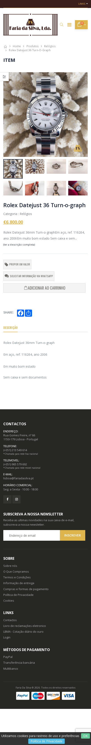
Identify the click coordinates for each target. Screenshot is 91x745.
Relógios (49, 46)
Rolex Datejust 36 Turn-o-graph (30, 50)
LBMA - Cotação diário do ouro (23, 632)
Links (81, 3)
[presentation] (9, 114)
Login (6, 637)
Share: (8, 312)
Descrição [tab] (10, 327)
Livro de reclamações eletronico (24, 626)
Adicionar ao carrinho (46, 288)
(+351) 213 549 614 (15, 450)
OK (85, 736)
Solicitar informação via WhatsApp (31, 276)
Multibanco (10, 669)
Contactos (10, 620)
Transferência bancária (19, 663)
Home (17, 46)
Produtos (33, 46)
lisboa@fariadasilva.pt (18, 478)
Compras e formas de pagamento (26, 589)
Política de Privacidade (46, 741)
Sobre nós (10, 566)
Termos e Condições (17, 577)
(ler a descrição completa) (19, 244)
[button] (61, 24)
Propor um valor (19, 264)
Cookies (8, 601)
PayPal (8, 657)
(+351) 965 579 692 (15, 464)
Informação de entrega (18, 583)
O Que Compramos (16, 571)
